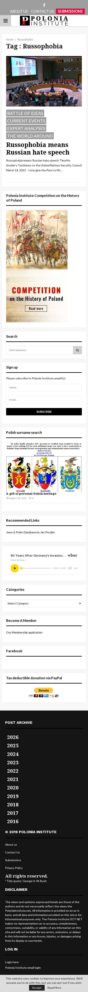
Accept (37, 987)
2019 (13, 796)
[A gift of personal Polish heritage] (44, 467)
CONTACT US (42, 11)
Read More (54, 987)
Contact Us (12, 852)
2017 (13, 812)
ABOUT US (19, 11)
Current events (26, 120)
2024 (13, 754)
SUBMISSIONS (70, 11)
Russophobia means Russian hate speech (38, 148)
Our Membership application (24, 632)
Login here (12, 962)
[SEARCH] (77, 350)
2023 (13, 762)
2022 (13, 770)
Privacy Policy (14, 868)
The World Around (30, 135)
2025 (13, 745)
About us (11, 844)
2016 (13, 821)
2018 (13, 804)
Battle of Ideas (25, 113)
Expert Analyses (26, 128)
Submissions (13, 860)
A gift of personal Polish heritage (31, 493)
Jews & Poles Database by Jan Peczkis (30, 532)
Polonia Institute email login (23, 967)
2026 (13, 737)
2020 (13, 787)
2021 (13, 779)
